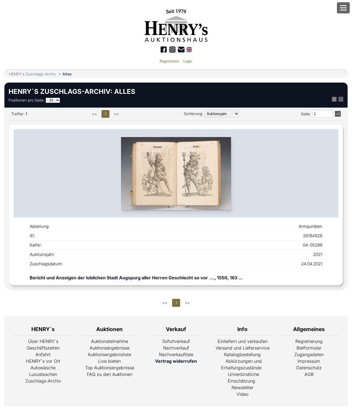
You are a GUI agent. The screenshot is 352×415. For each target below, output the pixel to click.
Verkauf (176, 329)
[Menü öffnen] (343, 7)
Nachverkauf (176, 348)
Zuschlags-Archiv (43, 381)
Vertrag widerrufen (176, 361)
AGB (309, 374)
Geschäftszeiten (43, 348)
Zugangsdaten (309, 354)
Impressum (309, 361)
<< (94, 114)
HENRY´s (43, 329)
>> (116, 114)
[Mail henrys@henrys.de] (181, 49)
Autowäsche (43, 367)
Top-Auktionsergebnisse (109, 367)
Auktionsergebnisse (110, 348)
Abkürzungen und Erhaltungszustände (241, 364)
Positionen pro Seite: (27, 100)
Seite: (306, 114)
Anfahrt (43, 354)
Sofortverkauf (176, 341)
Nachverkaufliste (176, 354)
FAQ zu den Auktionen (109, 374)
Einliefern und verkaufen (243, 341)
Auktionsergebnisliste (109, 354)
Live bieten (109, 361)
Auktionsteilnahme (109, 341)
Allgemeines (309, 329)
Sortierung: (193, 113)
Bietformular (308, 348)
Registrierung (309, 341)
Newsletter (243, 387)
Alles (67, 74)
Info (242, 329)
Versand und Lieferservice (243, 348)
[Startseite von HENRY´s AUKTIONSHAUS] (176, 40)
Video (242, 394)
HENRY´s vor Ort (43, 361)
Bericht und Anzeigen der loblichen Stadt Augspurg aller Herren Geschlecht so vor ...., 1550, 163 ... (136, 277)
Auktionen (109, 329)
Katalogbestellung (242, 354)
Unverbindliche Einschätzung (243, 378)
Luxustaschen (43, 374)
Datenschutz (309, 367)
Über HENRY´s (43, 341)
